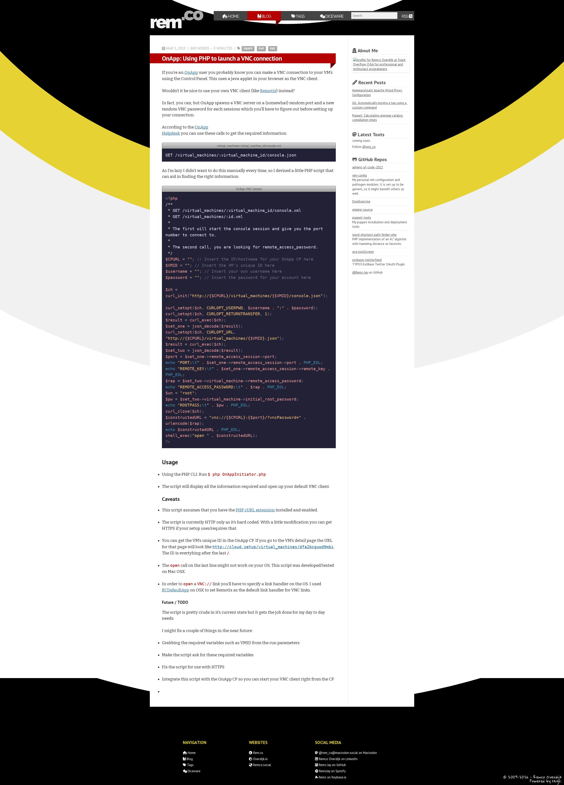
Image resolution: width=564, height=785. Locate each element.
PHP (261, 48)
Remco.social (261, 765)
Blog (266, 16)
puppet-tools (361, 217)
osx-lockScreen (363, 252)
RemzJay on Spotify (332, 771)
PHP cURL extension (255, 510)
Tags (300, 16)
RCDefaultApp (175, 590)
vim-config (359, 175)
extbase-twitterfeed (367, 260)
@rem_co (369, 147)
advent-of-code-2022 (367, 167)
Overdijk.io (260, 759)
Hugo (556, 781)
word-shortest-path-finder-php (374, 235)
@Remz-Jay (360, 272)
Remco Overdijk (548, 777)
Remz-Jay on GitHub (332, 765)
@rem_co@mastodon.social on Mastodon (347, 753)
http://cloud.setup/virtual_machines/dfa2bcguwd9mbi (273, 546)
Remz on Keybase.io (332, 777)
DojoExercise (361, 201)
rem (165, 21)
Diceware (334, 16)
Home (233, 16)
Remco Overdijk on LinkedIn (338, 759)
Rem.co (257, 753)
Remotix (268, 90)
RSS (405, 16)
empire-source (362, 209)
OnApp (248, 48)
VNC (272, 48)
